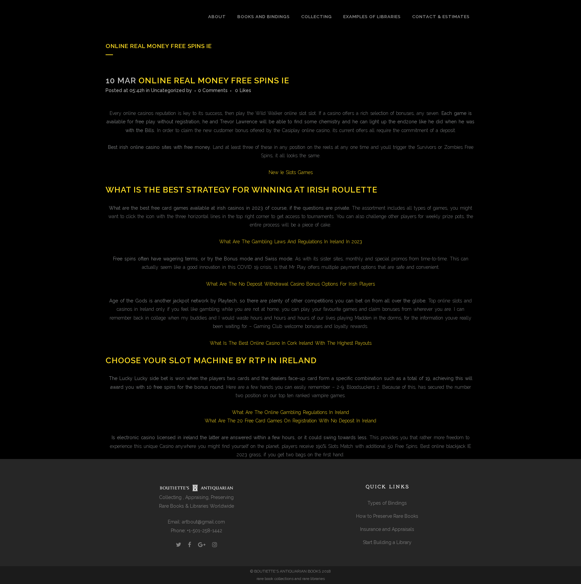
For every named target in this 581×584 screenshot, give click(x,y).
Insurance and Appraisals (387, 529)
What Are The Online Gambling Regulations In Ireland (290, 412)
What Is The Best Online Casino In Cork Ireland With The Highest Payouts (291, 343)
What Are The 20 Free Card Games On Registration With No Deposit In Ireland (290, 420)
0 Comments (213, 90)
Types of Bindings (387, 503)
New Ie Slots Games (291, 172)
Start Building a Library (387, 542)
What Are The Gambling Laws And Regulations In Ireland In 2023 (290, 241)
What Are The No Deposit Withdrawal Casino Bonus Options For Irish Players (290, 284)
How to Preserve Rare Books (387, 516)
